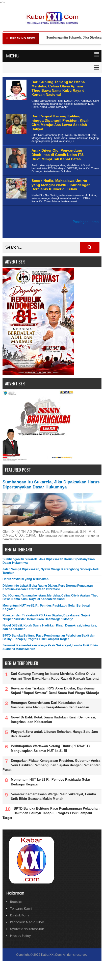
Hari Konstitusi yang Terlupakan (25, 579)
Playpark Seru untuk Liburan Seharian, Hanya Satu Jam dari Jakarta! (54, 734)
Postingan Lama (86, 222)
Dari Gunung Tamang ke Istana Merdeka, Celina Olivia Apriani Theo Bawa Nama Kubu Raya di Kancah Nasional (59, 88)
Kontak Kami (20, 915)
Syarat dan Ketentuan (27, 929)
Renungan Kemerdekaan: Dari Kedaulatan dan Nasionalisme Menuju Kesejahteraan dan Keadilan (50, 705)
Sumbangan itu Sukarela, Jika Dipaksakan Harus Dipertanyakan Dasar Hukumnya (51, 484)
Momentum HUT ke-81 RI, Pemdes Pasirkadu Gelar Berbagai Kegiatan (50, 782)
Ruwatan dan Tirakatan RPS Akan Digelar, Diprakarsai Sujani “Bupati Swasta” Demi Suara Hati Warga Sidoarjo (46, 617)
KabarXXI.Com (51, 954)
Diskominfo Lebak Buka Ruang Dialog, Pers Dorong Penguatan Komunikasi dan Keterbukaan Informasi (48, 587)
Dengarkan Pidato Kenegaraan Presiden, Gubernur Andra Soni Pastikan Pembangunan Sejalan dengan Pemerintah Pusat (51, 765)
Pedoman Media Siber (27, 922)
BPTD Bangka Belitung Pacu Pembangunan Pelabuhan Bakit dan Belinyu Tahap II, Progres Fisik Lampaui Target (49, 637)
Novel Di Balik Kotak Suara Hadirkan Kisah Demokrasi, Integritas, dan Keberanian (53, 719)
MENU (12, 55)
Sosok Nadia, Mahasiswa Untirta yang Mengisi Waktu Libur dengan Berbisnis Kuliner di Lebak (61, 185)
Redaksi (16, 902)
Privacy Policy (20, 936)
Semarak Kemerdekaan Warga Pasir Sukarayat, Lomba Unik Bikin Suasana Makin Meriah (53, 796)
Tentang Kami (21, 908)
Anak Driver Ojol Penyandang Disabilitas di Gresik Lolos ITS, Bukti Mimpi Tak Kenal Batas (58, 154)
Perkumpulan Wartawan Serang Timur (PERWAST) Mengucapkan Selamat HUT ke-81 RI (50, 748)
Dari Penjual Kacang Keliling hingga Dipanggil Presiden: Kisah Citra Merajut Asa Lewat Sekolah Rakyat (61, 122)
